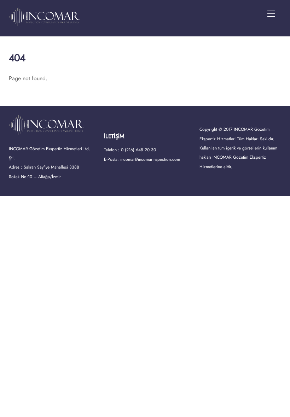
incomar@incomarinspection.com (150, 159)
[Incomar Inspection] (44, 23)
